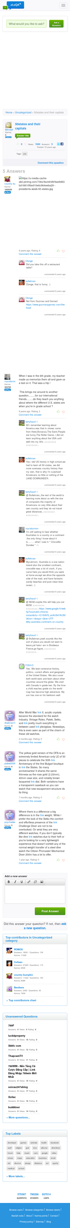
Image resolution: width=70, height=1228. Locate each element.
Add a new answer (16, 876)
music (27, 1152)
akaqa (27, 1163)
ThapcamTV (15, 1056)
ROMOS (18, 949)
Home (9, 112)
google (45, 1152)
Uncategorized (23, 112)
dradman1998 (11, 722)
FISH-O (29, 665)
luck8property (16, 1035)
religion (19, 1147)
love (35, 1147)
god (27, 1147)
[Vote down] (25, 144)
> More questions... (18, 1117)
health (43, 1142)
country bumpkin (13, 183)
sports (55, 1163)
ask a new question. (45, 925)
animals (34, 1142)
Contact (54, 1215)
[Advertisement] (35, 73)
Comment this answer (30, 254)
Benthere (19, 987)
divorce (17, 1163)
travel (10, 1152)
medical (11, 1168)
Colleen (18, 962)
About (29, 1215)
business (43, 1157)
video (54, 1152)
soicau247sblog (18, 1087)
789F (11, 1025)
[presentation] (9, 882)
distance (38, 1163)
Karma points (41, 1215)
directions (56, 1147)
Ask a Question (56, 24)
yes (24, 153)
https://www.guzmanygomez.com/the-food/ (45, 306)
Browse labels (53, 1209)
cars (36, 1152)
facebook (55, 1142)
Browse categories (34, 1209)
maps (19, 1157)
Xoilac (12, 1097)
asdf (9, 1147)
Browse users (16, 1209)
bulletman (30, 281)
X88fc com (14, 1045)
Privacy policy (26, 1221)
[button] (8, 882)
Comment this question (51, 162)
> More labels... (15, 1176)
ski (9, 1163)
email (53, 1157)
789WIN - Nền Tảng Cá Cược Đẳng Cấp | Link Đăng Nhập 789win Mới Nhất (22, 1071)
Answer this (23, 135)
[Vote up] (18, 144)
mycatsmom (10, 381)
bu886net (14, 1107)
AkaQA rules (17, 1215)
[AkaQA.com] (13, 5)
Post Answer (50, 911)
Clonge (29, 261)
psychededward (12, 822)
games (23, 1142)
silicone (44, 1147)
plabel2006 (10, 763)
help (18, 1152)
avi (47, 1163)
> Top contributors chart (21, 1000)
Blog (48, 1221)
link (39, 712)
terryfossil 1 (31, 421)
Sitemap (40, 1221)
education (30, 1157)
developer (12, 1142)
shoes (10, 1157)
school (21, 1168)
